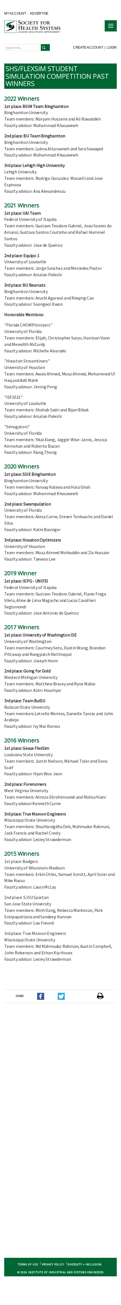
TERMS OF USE (28, 1264)
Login (112, 47)
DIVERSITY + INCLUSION (85, 1264)
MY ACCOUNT (15, 13)
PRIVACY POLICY (53, 1264)
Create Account (88, 47)
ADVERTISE (39, 13)
